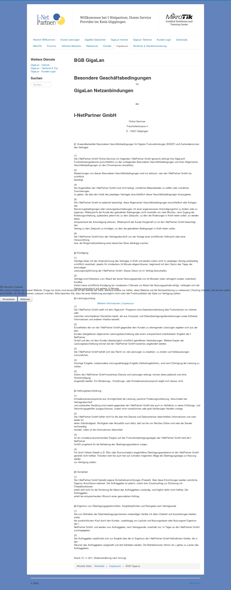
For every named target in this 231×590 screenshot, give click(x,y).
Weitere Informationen (108, 303)
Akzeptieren (8, 299)
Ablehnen (25, 299)
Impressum (128, 303)
